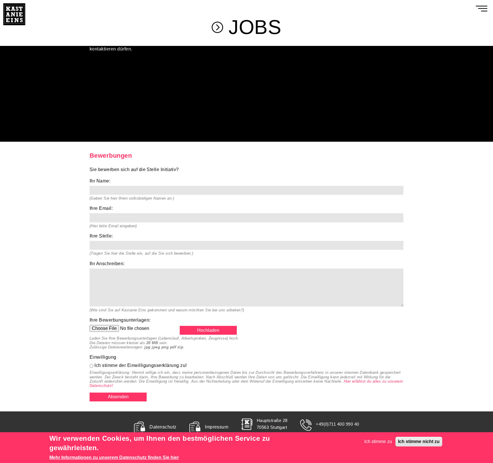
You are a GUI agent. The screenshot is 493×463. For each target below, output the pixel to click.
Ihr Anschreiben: (109, 263)
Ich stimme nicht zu (419, 441)
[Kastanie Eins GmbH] (14, 3)
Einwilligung (105, 357)
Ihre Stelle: (103, 235)
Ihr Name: (102, 180)
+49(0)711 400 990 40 (337, 424)
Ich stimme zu (378, 441)
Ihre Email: (103, 208)
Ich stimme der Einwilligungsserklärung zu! (140, 365)
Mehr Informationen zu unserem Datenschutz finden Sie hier (114, 457)
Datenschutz (162, 427)
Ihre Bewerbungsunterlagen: (121, 320)
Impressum (216, 427)
